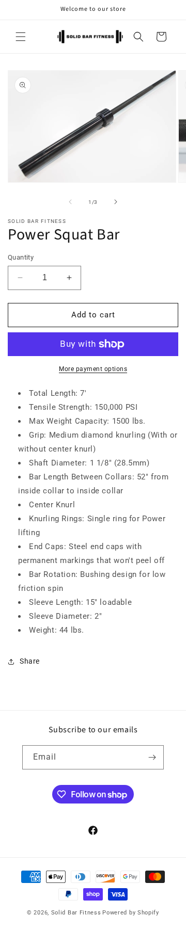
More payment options (93, 369)
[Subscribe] (152, 757)
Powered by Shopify (130, 912)
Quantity (21, 257)
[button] (20, 36)
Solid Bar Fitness (76, 912)
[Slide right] (115, 201)
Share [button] (30, 661)
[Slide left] (70, 201)
